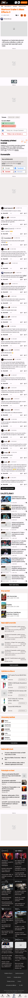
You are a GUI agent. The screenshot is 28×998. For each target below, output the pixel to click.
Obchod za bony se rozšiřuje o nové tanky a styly (20, 934)
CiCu (5, 217)
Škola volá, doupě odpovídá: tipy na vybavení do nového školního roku (19, 966)
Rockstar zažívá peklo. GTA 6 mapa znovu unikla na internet (10, 796)
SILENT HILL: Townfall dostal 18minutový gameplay (20, 899)
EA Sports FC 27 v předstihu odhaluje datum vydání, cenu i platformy (19, 568)
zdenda (6, 339)
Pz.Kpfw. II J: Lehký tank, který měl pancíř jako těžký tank (20, 928)
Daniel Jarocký (6, 502)
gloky (5, 249)
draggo (6, 375)
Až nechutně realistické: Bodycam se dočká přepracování (11, 781)
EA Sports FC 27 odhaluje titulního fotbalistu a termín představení (19, 551)
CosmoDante (7, 238)
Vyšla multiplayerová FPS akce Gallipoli (20, 904)
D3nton (6, 307)
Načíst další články (14, 584)
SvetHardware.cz (6, 807)
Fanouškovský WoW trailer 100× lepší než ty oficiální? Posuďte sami (20, 874)
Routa (5, 477)
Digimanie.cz (5, 777)
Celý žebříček (14, 743)
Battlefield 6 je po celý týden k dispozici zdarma (19, 497)
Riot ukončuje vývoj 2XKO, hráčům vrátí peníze (6, 926)
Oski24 (6, 228)
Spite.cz (4, 784)
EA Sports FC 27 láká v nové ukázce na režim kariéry (18, 534)
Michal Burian (7, 19)
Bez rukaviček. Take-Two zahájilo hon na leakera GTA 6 (20, 862)
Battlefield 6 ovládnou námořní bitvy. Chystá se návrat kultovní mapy (19, 577)
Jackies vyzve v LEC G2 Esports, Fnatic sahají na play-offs (7, 920)
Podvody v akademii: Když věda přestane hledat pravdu (6, 893)
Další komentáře (14, 665)
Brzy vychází (5, 591)
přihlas (3, 163)
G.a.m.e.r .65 (7, 350)
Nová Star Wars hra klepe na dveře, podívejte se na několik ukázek (19, 515)
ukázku (17, 150)
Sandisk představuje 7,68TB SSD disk (6, 898)
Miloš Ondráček (8, 359)
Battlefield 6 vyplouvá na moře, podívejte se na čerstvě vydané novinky (19, 559)
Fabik (5, 326)
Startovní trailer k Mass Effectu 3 (23, 6)
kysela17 (6, 263)
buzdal (6, 317)
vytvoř (19, 163)
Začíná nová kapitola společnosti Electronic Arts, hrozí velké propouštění (18, 525)
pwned (5, 296)
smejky (6, 419)
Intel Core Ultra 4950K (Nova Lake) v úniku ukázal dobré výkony (7, 957)
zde (5, 150)
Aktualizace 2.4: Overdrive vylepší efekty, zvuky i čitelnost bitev (20, 921)
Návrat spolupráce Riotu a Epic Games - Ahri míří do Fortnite (7, 933)
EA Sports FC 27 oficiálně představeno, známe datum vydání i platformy (19, 542)
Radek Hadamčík (8, 208)
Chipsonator (7, 399)
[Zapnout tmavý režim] (19, 2)
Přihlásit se (24, 2)
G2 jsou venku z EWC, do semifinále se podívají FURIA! (7, 876)
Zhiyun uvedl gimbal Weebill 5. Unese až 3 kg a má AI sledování (11, 775)
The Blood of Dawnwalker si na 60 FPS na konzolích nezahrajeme (11, 788)
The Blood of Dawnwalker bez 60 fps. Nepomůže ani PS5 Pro (20, 868)
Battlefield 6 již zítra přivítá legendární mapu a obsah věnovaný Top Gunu (19, 507)
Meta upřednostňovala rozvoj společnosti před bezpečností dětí (7, 903)
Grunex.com (5, 792)
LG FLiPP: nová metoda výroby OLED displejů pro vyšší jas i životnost (11, 803)
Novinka (15, 6)
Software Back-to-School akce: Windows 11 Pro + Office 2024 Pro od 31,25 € (20, 958)
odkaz (24, 275)
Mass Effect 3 (8, 6)
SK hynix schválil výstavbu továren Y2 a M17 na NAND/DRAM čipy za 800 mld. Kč (7, 964)
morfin (5, 387)
